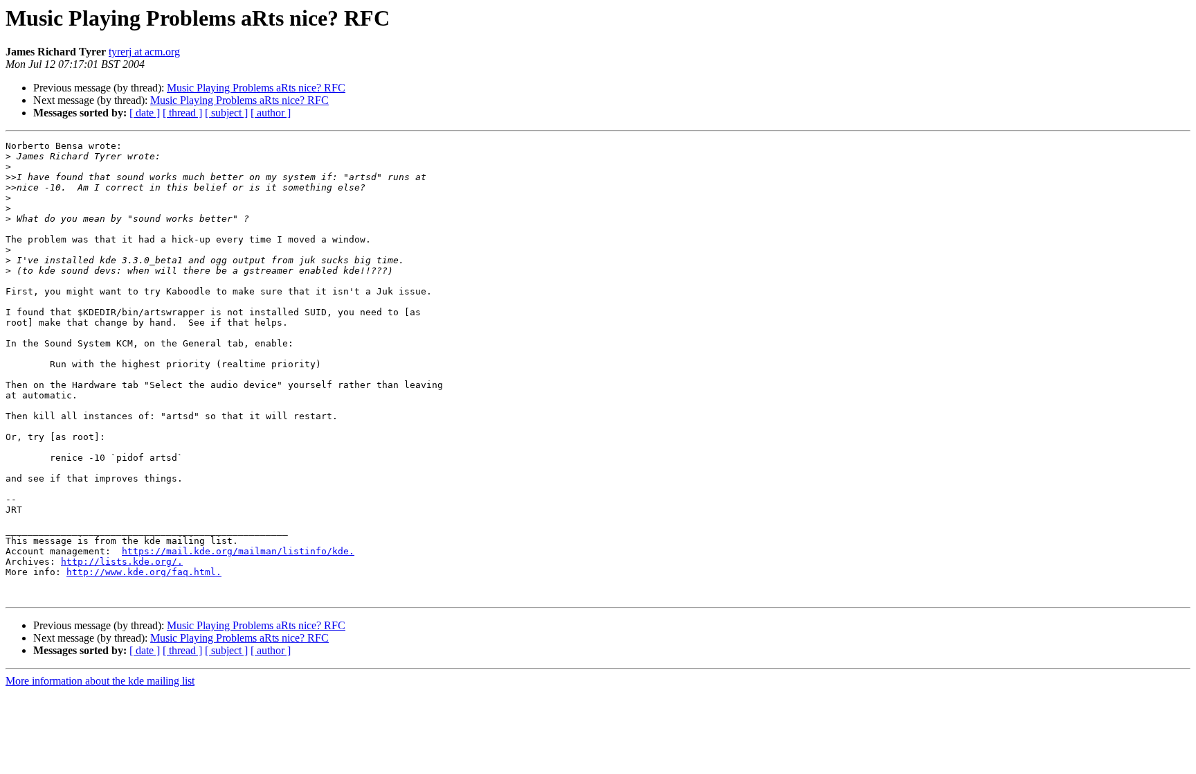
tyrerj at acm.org (144, 52)
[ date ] (144, 112)
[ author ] (271, 112)
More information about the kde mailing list (100, 681)
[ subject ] (226, 112)
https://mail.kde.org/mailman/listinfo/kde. (238, 551)
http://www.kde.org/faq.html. (143, 572)
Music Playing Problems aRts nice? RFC (256, 88)
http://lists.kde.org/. (122, 561)
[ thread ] (182, 112)
